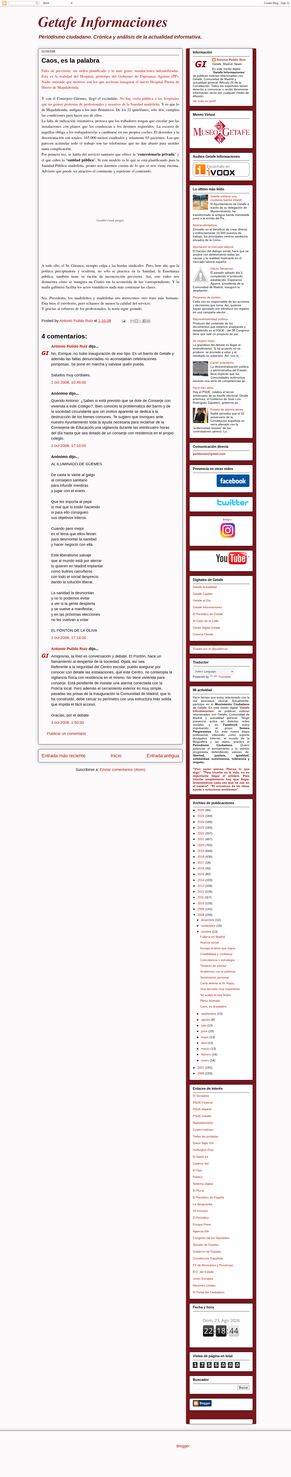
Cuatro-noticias (203, 1129)
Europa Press (202, 1224)
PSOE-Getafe (202, 1116)
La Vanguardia (202, 1204)
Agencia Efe (201, 1231)
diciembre (208, 920)
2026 (201, 810)
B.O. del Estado (203, 1271)
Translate (224, 676)
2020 (201, 845)
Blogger (182, 1446)
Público (198, 1177)
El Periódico (201, 1217)
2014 (201, 880)
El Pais (197, 1170)
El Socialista (201, 1095)
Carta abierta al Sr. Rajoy (217, 983)
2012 (201, 891)
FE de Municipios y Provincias (213, 1265)
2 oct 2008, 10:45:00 (68, 382)
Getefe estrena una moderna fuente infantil (226, 198)
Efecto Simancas (221, 268)
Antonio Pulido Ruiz (69, 346)
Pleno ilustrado (210, 1000)
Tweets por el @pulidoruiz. (211, 648)
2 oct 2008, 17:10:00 (68, 446)
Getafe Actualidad (205, 587)
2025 (201, 816)
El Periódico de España (208, 1197)
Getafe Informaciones (103, 21)
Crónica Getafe (203, 634)
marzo (205, 1048)
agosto (206, 1019)
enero (205, 1060)
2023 (201, 827)
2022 (201, 833)
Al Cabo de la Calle (206, 621)
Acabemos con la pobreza (217, 971)
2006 (201, 1073)
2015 (201, 874)
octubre (206, 931)
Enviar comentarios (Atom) (122, 769)
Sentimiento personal (214, 977)
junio (204, 1031)
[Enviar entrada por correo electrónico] (123, 321)
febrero (206, 1054)
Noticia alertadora (205, 225)
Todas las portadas (205, 1136)
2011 (201, 897)
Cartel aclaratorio (222, 362)
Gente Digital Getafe (206, 627)
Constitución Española (208, 1258)
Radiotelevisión (203, 1122)
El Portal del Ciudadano (209, 1292)
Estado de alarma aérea (226, 409)
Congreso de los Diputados (211, 1238)
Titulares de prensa (213, 965)
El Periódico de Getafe (208, 614)
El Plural (198, 1190)
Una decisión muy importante (220, 989)
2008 (201, 914)
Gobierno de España (207, 1251)
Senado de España (206, 1244)
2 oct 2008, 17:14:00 (68, 638)
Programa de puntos (206, 297)
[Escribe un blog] (136, 321)
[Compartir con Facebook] (144, 321)
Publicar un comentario (66, 733)
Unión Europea (203, 1278)
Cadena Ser (201, 1163)
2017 (201, 862)
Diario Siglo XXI (203, 1143)
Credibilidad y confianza (216, 954)
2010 (201, 903)
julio (204, 1025)
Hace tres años (203, 387)
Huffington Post (203, 1150)
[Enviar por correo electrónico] (132, 321)
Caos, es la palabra (213, 1006)
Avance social (209, 942)
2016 (201, 868)
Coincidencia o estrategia (217, 960)
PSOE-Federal (202, 1102)
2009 (201, 909)
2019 (201, 851)
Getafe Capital (202, 593)
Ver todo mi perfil (204, 101)
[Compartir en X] (140, 321)
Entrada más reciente (63, 755)
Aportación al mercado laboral (213, 247)
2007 (201, 1067)
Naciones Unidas (204, 1285)
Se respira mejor (204, 341)
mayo (205, 1037)
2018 (201, 856)
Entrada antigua (163, 755)
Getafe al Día (202, 600)
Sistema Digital (203, 1183)
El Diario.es (200, 1156)
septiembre (209, 1013)
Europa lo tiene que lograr (217, 948)
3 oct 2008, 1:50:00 (67, 722)
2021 (201, 839)
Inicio (116, 755)
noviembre (208, 925)
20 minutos (200, 1211)
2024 (201, 822)
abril (204, 1043)
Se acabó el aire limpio (215, 995)
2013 (201, 885)
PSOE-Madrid (202, 1109)
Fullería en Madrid (212, 936)
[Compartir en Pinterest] (148, 321)
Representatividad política (210, 319)
